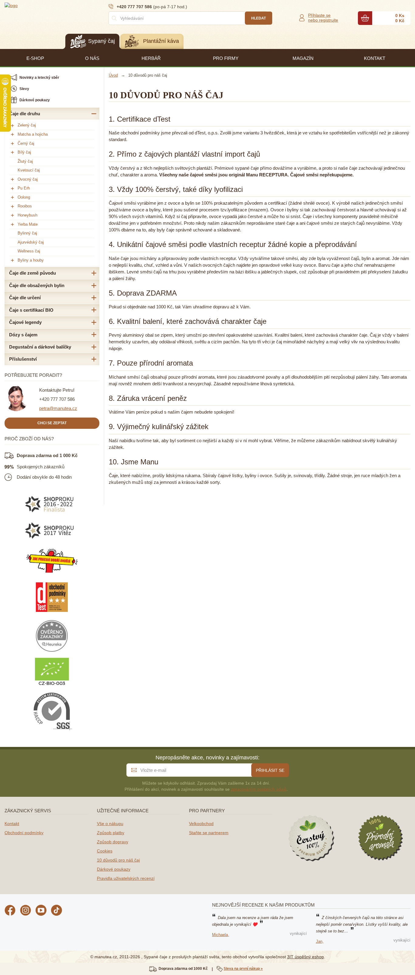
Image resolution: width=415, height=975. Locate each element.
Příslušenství (23, 359)
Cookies (104, 850)
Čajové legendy (25, 322)
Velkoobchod (201, 823)
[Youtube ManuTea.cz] (41, 911)
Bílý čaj (24, 152)
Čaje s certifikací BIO (31, 310)
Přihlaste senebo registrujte (323, 18)
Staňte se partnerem (208, 832)
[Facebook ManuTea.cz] (10, 911)
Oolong (24, 197)
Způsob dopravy (112, 841)
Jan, (320, 941)
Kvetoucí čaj (29, 170)
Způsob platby (110, 832)
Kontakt (12, 823)
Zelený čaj (27, 125)
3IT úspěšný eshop (305, 956)
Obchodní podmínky (24, 832)
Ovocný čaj (28, 179)
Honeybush (27, 215)
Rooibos (25, 206)
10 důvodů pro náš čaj (118, 860)
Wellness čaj (29, 251)
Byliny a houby (31, 260)
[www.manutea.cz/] (41, 5)
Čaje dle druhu (24, 113)
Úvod (113, 75)
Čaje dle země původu (32, 273)
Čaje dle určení (25, 297)
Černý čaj (26, 143)
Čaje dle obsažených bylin (36, 285)
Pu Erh (24, 188)
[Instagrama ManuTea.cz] (25, 911)
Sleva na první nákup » (243, 968)
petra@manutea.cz (58, 408)
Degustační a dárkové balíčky (40, 346)
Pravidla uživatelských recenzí (126, 878)
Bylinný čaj (27, 233)
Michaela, (220, 934)
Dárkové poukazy (113, 869)
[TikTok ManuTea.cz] (56, 911)
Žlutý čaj (25, 161)
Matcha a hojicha (33, 134)
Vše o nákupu (110, 823)
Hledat (258, 18)
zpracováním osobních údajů (258, 789)
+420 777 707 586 (57, 399)
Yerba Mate (28, 224)
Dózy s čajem (23, 334)
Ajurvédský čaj (31, 242)
